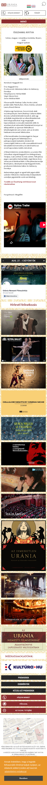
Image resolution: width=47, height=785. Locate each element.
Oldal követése (11, 296)
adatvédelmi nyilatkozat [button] (15, 771)
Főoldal (24, 704)
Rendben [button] (23, 778)
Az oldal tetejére (23, 710)
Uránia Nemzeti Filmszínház (15, 291)
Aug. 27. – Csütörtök (23, 260)
